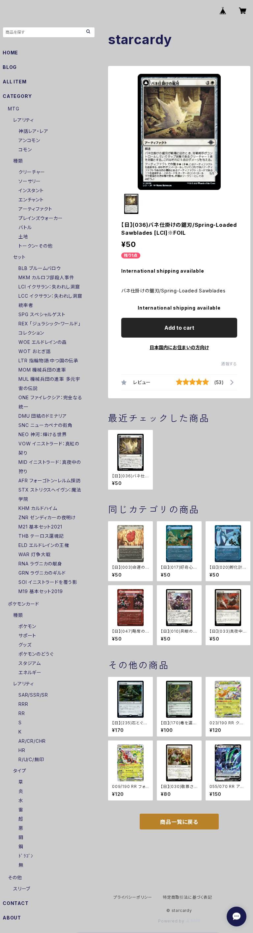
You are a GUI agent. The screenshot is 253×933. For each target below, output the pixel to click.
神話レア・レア (33, 131)
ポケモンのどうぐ (35, 654)
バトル (25, 227)
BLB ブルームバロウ (39, 268)
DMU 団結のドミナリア (42, 416)
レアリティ (23, 120)
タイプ (19, 770)
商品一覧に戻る (179, 822)
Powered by (172, 920)
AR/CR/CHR (32, 741)
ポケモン (27, 626)
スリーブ (21, 888)
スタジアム (29, 663)
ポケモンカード (23, 604)
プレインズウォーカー (40, 218)
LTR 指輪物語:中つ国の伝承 (48, 360)
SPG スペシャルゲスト (42, 314)
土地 (23, 236)
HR (21, 750)
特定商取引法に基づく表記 (187, 897)
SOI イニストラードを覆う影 (47, 582)
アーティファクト (35, 209)
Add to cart (179, 327)
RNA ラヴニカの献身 (40, 563)
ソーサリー (29, 181)
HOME (10, 52)
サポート (27, 635)
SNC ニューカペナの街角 (45, 425)
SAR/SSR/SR (33, 695)
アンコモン (29, 140)
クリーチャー (31, 172)
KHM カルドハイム (37, 508)
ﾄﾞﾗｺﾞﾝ (25, 855)
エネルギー (30, 672)
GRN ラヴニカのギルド (42, 573)
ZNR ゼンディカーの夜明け (47, 517)
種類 (18, 161)
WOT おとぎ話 (34, 351)
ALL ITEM (14, 81)
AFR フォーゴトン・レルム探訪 (49, 480)
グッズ (24, 644)
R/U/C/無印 (31, 759)
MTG (13, 108)
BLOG (10, 67)
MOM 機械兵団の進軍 (42, 370)
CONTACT (16, 903)
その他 (15, 877)
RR (21, 713)
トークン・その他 (35, 246)
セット (19, 257)
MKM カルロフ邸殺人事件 (46, 277)
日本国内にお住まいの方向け (179, 347)
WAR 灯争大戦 (34, 554)
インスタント (31, 190)
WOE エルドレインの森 (42, 342)
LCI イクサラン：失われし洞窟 (49, 286)
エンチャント (31, 199)
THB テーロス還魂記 (41, 536)
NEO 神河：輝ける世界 (42, 434)
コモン (25, 149)
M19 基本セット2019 (40, 591)
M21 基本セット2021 (40, 526)
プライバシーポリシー (132, 897)
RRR (23, 704)
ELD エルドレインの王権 (43, 545)
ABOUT (12, 917)
